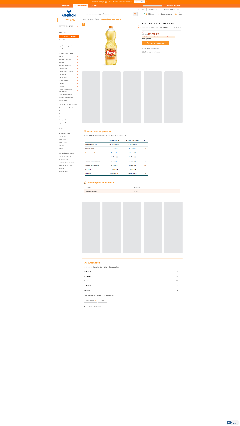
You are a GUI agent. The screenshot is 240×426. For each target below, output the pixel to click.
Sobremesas (63, 100)
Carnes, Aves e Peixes (66, 71)
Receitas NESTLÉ (64, 171)
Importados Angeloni (65, 46)
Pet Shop (62, 129)
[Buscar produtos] (135, 14)
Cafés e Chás (63, 68)
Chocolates (62, 74)
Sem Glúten (62, 139)
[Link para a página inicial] (84, 19)
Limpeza (61, 126)
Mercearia (62, 86)
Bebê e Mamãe (63, 114)
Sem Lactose (63, 142)
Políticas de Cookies (99, 424)
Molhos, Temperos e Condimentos (65, 90)
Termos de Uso (129, 424)
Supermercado (81, 5)
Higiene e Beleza (64, 123)
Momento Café (63, 159)
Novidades (62, 49)
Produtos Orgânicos (65, 156)
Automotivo (62, 111)
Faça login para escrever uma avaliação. (99, 282)
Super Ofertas (63, 40)
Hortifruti (61, 83)
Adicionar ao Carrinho (157, 41)
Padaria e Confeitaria (65, 94)
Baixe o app (139, 1)
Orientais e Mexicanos (66, 97)
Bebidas (61, 62)
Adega (61, 56)
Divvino (94, 5)
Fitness (61, 148)
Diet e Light (62, 136)
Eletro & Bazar (65, 5)
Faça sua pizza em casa (66, 162)
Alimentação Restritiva (65, 165)
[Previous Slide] (83, 94)
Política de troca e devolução (114, 424)
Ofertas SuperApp (70, 36)
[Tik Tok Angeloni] (176, 411)
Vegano (61, 145)
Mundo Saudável (64, 43)
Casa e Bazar (63, 117)
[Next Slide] (181, 94)
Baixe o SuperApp (151, 13)
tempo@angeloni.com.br (149, 420)
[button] (173, 5)
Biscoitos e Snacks (65, 65)
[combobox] (110, 14)
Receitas (61, 168)
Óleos (97, 19)
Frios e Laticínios (64, 80)
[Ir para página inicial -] (68, 13)
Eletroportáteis (63, 120)
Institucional (117, 389)
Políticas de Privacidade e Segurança (82, 424)
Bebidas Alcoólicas (65, 59)
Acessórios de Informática (67, 108)
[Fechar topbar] (147, 2)
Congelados (63, 77)
